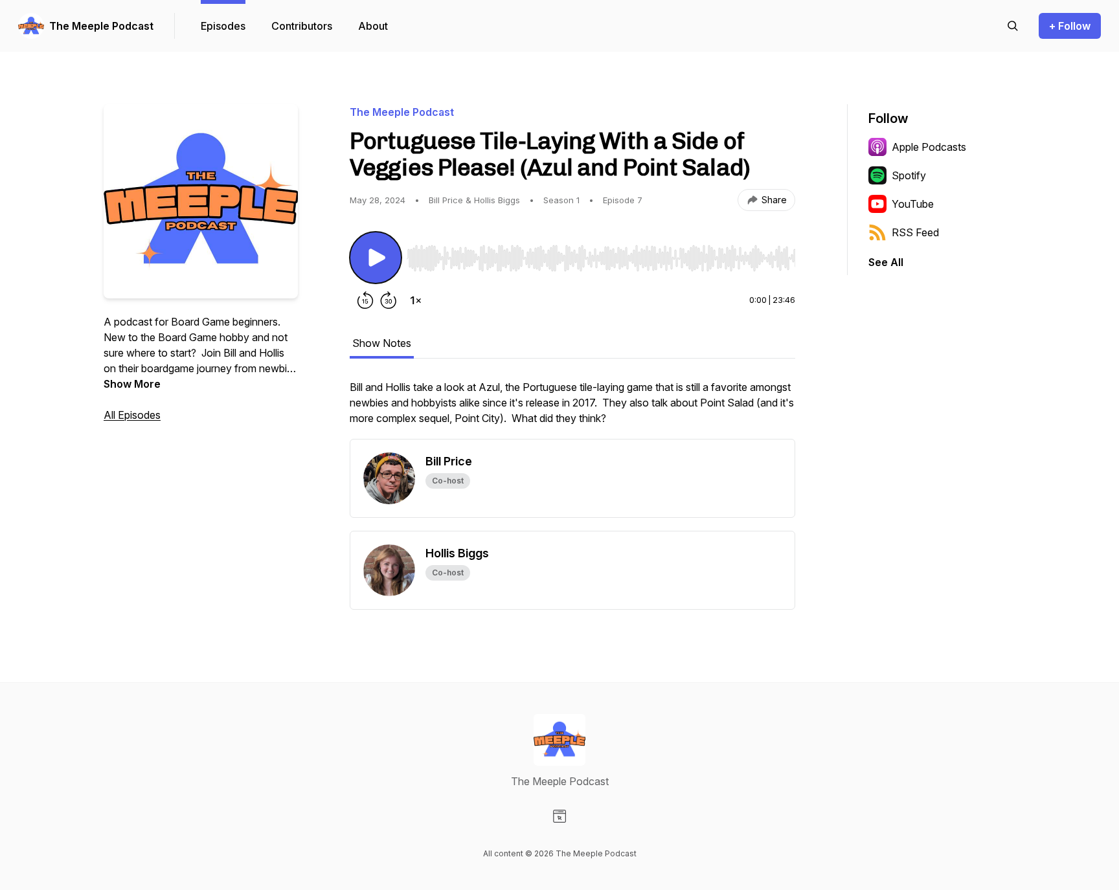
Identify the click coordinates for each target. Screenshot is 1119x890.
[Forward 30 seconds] (388, 300)
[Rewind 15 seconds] (365, 300)
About (373, 25)
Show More (132, 383)
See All (885, 262)
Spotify (909, 175)
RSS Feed (915, 232)
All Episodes (132, 414)
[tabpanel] (572, 409)
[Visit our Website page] (559, 816)
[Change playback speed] (416, 300)
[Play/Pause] (375, 258)
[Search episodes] (1013, 26)
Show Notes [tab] (381, 343)
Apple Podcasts (929, 146)
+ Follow (1070, 25)
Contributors (301, 25)
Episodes (223, 25)
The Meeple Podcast (101, 25)
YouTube (913, 203)
